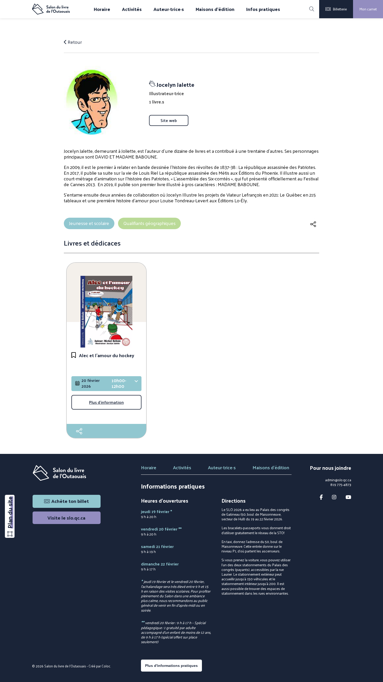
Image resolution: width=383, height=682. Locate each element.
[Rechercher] (311, 9)
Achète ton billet (70, 501)
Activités (132, 9)
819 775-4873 (340, 484)
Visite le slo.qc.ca (66, 517)
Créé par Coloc (99, 666)
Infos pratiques (263, 9)
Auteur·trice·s (168, 9)
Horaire (102, 9)
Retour (74, 42)
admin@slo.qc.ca (338, 480)
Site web (168, 120)
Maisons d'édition (215, 9)
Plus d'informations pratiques (171, 665)
